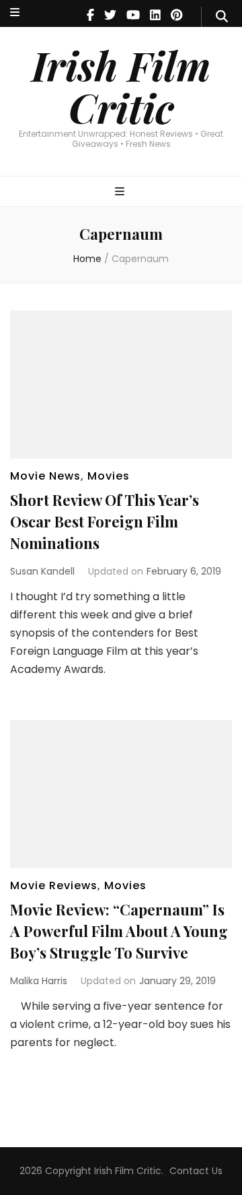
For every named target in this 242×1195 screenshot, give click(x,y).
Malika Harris (38, 981)
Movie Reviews (53, 885)
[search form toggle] (222, 17)
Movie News (45, 476)
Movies (108, 476)
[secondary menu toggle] (14, 13)
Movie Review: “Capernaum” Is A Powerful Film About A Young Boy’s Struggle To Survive (119, 931)
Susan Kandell (42, 571)
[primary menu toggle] (121, 192)
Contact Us (196, 1170)
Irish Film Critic (121, 86)
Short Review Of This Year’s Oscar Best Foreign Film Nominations (104, 521)
